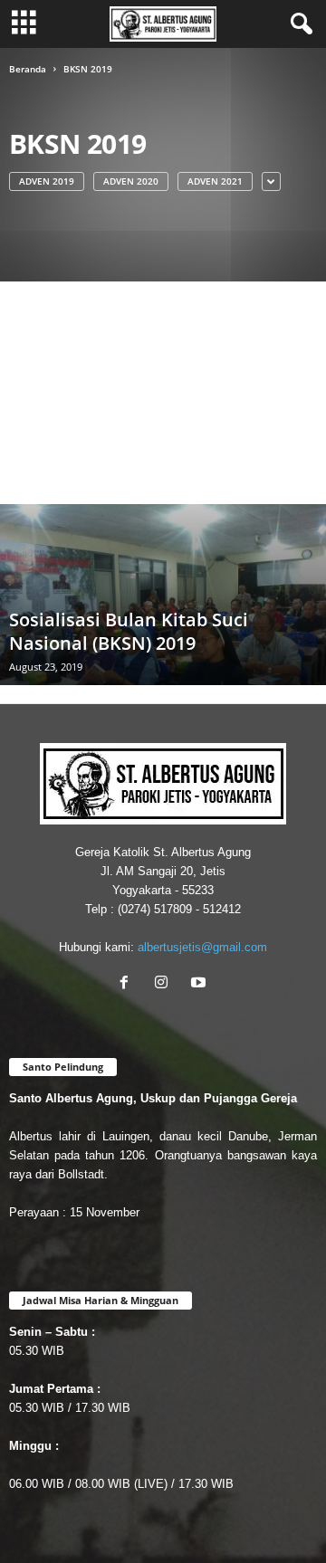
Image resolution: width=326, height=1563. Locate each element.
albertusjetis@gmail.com (202, 947)
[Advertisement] (163, 391)
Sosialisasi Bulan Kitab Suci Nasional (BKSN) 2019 (128, 631)
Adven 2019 (46, 181)
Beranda (27, 68)
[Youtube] (200, 984)
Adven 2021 (215, 181)
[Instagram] (165, 984)
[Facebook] (128, 984)
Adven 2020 (130, 181)
